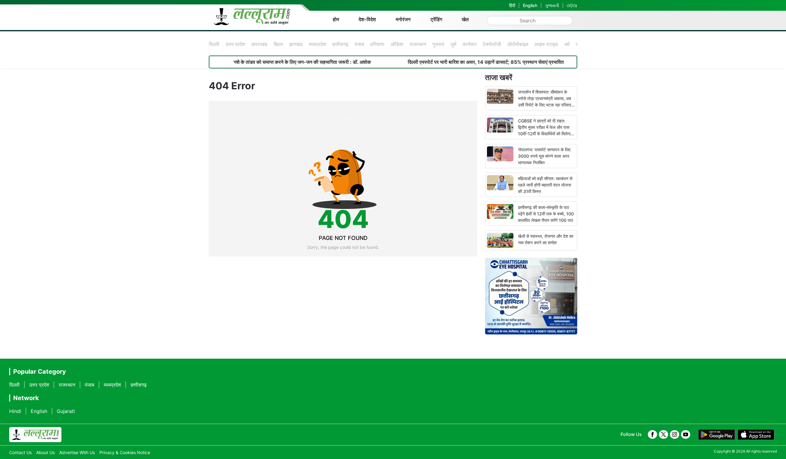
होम (336, 19)
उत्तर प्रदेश (235, 44)
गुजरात (438, 44)
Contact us (20, 452)
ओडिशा (397, 44)
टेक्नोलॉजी (492, 44)
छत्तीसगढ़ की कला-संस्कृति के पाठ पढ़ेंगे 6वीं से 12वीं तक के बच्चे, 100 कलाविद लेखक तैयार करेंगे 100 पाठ (546, 214)
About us (45, 452)
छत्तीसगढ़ (340, 44)
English (530, 5)
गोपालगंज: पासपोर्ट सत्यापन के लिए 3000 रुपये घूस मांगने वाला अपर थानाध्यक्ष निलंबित (544, 156)
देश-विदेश (367, 19)
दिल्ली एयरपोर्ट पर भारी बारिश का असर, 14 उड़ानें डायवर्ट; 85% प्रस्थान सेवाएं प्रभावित (469, 62)
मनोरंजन (403, 19)
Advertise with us (77, 452)
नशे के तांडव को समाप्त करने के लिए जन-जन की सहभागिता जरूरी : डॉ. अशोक (285, 62)
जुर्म (453, 44)
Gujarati (66, 411)
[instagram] (674, 434)
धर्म (567, 44)
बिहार (278, 44)
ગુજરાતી (552, 5)
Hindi (15, 411)
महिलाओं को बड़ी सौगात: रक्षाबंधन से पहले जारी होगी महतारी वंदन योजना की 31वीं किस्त (545, 185)
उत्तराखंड (259, 44)
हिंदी (512, 5)
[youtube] (685, 434)
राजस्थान (418, 44)
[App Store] (755, 434)
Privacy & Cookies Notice (124, 452)
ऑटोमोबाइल (517, 44)
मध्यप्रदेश (317, 44)
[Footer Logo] (35, 434)
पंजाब (359, 44)
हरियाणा (377, 44)
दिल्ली (214, 44)
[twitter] (663, 434)
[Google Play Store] (716, 434)
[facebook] (652, 434)
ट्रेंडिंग (436, 19)
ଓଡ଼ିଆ (572, 5)
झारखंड (296, 44)
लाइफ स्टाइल (546, 44)
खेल (465, 19)
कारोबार (469, 44)
